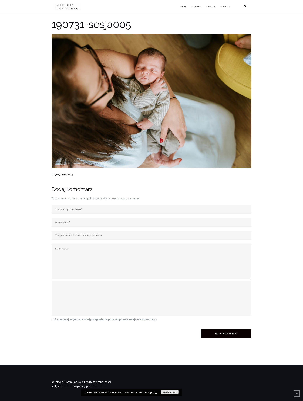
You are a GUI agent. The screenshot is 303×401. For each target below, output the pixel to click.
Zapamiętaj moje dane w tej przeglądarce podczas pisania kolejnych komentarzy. (106, 319)
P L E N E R (196, 6)
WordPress (100, 386)
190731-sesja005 (63, 174)
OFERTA (211, 6)
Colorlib (68, 386)
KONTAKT (225, 6)
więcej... (153, 392)
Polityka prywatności (98, 382)
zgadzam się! (169, 392)
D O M (183, 6)
